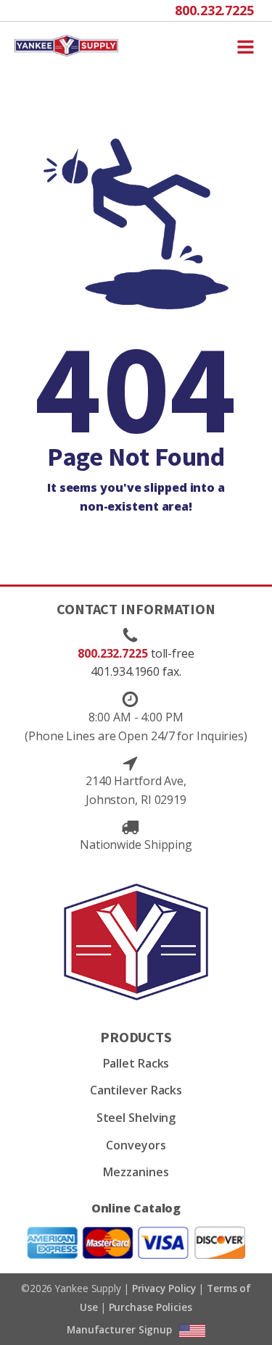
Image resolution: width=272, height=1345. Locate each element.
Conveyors (135, 1145)
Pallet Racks (136, 1063)
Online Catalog (136, 1208)
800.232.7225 (214, 10)
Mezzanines (135, 1172)
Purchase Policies (150, 1307)
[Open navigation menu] (245, 45)
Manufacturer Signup (119, 1329)
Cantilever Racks (136, 1090)
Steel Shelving (136, 1118)
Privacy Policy (164, 1288)
